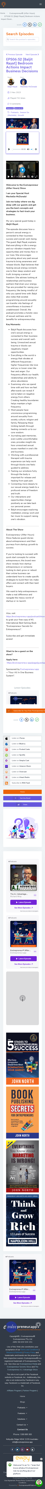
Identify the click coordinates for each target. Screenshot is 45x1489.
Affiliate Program (14, 1390)
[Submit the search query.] (8, 39)
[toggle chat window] (39, 1483)
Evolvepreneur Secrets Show (19, 1366)
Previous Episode (14, 54)
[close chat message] (41, 1459)
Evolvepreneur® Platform (27, 1485)
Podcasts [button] (21, 1407)
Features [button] (22, 1413)
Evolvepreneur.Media (28, 1364)
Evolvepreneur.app (29, 669)
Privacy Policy (20, 1480)
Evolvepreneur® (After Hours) (22, 13)
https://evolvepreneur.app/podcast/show (25, 616)
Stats (25, 804)
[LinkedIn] (35, 24)
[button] (40, 4)
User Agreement (9, 1480)
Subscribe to (21, 783)
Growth (21, 115)
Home (2, 13)
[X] (30, 25)
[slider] (16, 149)
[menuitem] (22, 1397)
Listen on (18, 738)
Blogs (22, 1402)
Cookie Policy (30, 1480)
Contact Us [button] (21, 1424)
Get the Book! (25, 798)
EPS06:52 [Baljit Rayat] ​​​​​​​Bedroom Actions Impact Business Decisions (22, 65)
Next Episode (32, 54)
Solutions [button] (21, 1419)
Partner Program (30, 1390)
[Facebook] (25, 24)
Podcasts (15, 112)
